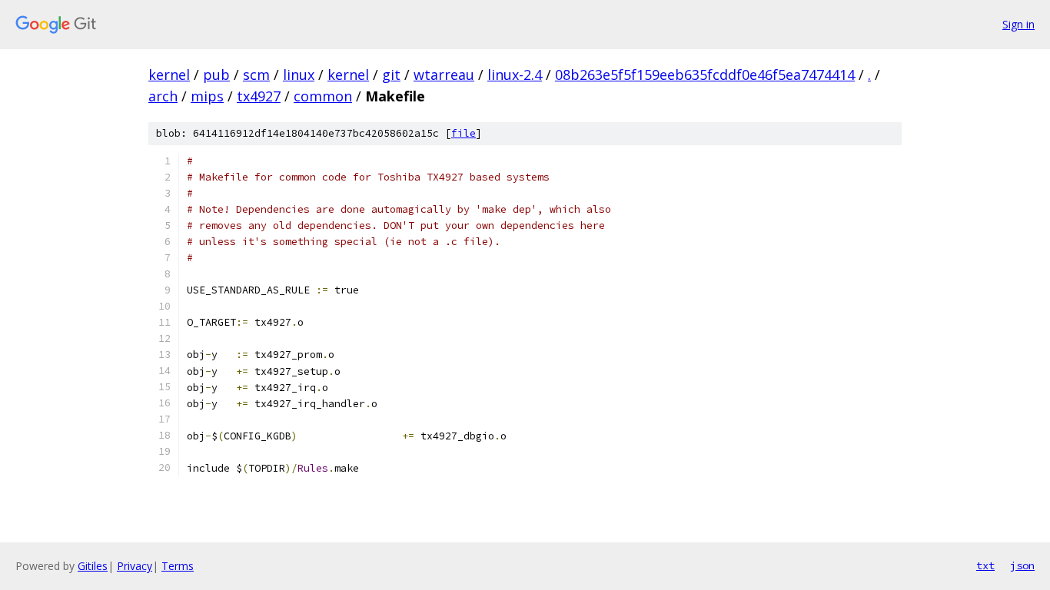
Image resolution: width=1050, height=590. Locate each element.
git (391, 74)
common (323, 96)
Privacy (134, 566)
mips (207, 96)
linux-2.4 (514, 74)
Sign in (1018, 24)
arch (163, 96)
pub (216, 74)
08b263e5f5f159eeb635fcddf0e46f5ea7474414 (705, 74)
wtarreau (444, 74)
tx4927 (259, 96)
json (1022, 565)
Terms (177, 566)
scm (256, 74)
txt (985, 565)
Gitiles (93, 566)
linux (298, 74)
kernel (169, 74)
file (463, 133)
